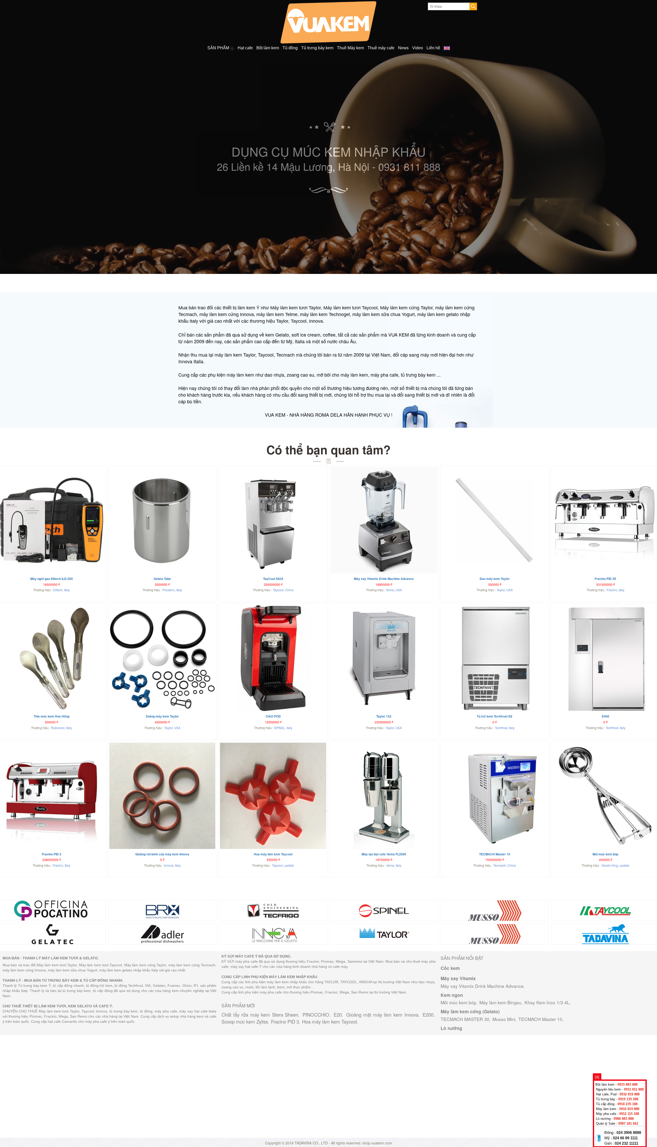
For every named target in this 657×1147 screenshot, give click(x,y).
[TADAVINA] (605, 933)
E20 (338, 1014)
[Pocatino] (51, 909)
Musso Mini (503, 1019)
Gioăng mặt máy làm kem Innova (382, 1014)
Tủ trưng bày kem (317, 48)
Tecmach (499, 865)
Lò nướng (451, 1028)
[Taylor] (384, 933)
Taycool (278, 590)
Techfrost (501, 727)
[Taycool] (605, 909)
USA (398, 590)
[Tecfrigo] (273, 909)
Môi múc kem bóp (458, 1002)
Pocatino (168, 590)
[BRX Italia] (162, 909)
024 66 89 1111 (625, 1138)
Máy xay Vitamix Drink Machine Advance (482, 986)
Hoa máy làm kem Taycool (329, 1021)
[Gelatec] (51, 933)
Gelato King (610, 865)
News (403, 48)
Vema (390, 590)
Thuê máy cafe (381, 48)
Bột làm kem (267, 48)
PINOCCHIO (316, 1014)
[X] (597, 1076)
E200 (428, 1014)
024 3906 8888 (628, 1133)
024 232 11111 (626, 1143)
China (289, 590)
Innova (168, 865)
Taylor (501, 590)
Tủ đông (290, 48)
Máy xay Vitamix (458, 978)
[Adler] (162, 933)
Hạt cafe (245, 48)
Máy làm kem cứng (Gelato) (470, 1011)
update (289, 865)
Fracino (612, 590)
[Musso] (495, 909)
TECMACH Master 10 (540, 1019)
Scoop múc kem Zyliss (244, 1021)
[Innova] (273, 933)
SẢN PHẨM (218, 48)
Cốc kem (450, 968)
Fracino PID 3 (285, 1021)
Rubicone (58, 727)
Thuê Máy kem (350, 48)
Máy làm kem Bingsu (500, 1002)
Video (417, 48)
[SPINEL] (384, 909)
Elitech (58, 590)
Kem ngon (452, 995)
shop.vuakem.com (377, 1142)
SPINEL (279, 727)
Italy (67, 590)
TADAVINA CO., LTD (312, 1142)
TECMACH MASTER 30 (465, 1019)
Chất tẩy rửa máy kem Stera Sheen (259, 1014)
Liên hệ (433, 48)
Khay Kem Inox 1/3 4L (547, 1002)
